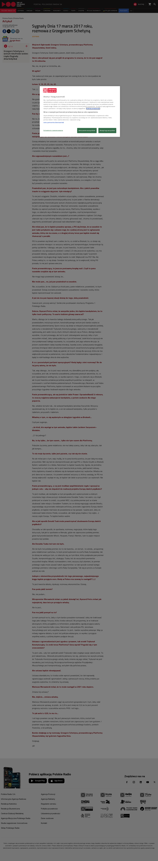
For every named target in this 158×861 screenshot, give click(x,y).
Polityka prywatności (93, 108)
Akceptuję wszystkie (107, 130)
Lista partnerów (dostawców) (53, 122)
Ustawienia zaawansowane (53, 130)
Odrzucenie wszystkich (87, 130)
